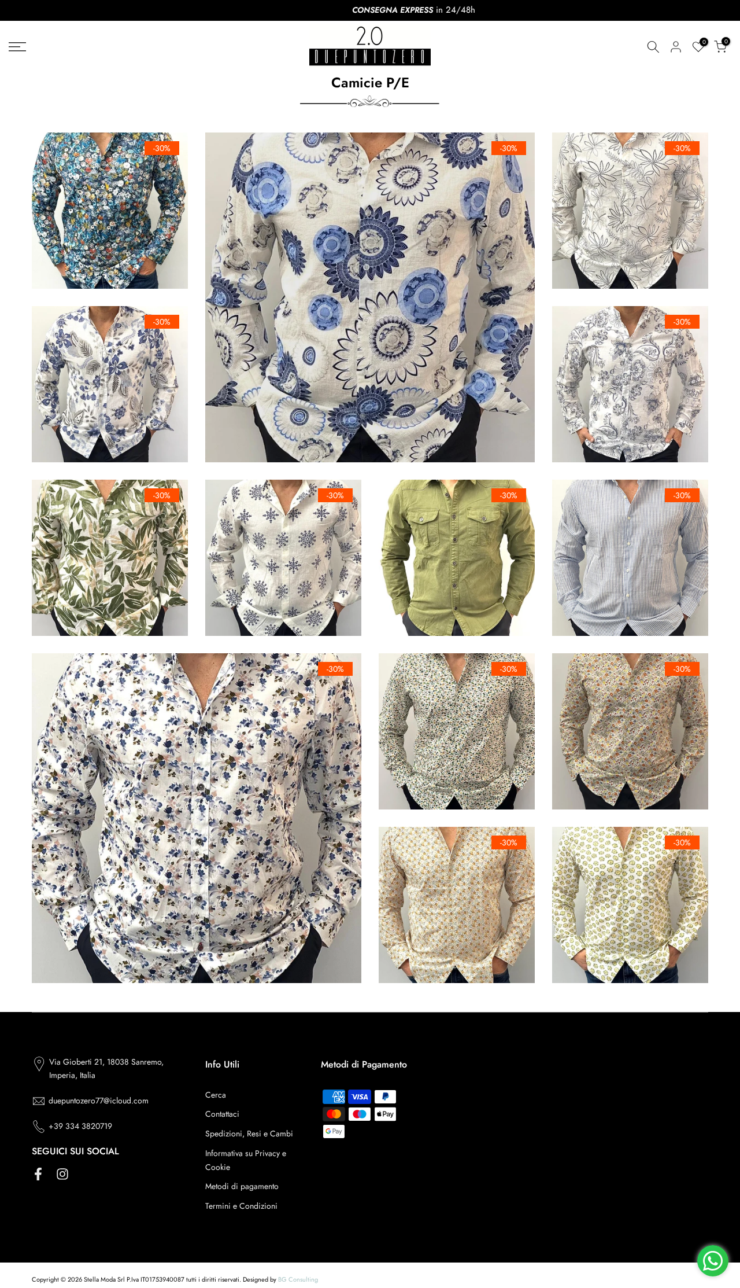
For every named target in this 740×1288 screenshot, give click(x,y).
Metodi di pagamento (242, 1186)
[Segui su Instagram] (62, 1174)
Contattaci (222, 1114)
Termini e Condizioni (241, 1206)
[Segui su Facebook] (38, 1174)
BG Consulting (298, 1279)
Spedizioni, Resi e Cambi (249, 1133)
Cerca (215, 1095)
